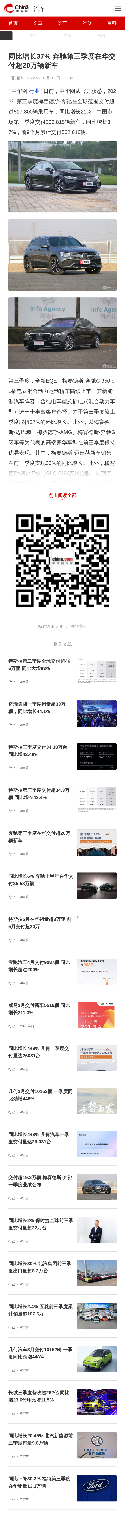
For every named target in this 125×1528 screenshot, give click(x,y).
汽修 (87, 23)
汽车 (40, 8)
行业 (34, 91)
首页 (13, 23)
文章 (38, 23)
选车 (62, 23)
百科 (112, 23)
